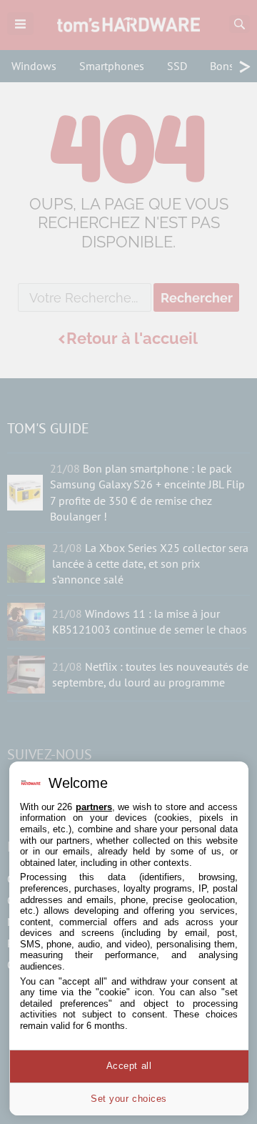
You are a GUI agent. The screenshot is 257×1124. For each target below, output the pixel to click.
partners (94, 807)
